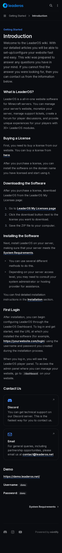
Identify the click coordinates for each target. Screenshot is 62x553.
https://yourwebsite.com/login (23, 341)
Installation (35, 299)
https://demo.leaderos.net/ (21, 476)
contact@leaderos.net (38, 454)
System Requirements (18, 252)
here (6, 155)
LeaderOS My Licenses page (36, 208)
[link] (31, 410)
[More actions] (57, 5)
